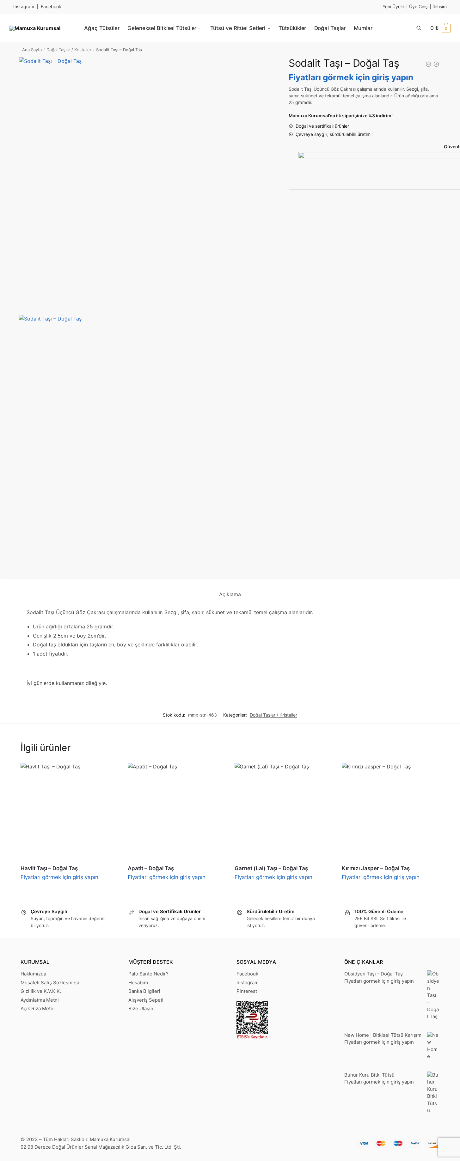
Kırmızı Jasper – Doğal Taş (376, 868)
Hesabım (138, 983)
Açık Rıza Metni (38, 1008)
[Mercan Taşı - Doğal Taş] (428, 64)
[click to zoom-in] (146, 184)
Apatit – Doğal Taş (151, 868)
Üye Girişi (418, 6)
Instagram (23, 6)
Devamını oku (69, 890)
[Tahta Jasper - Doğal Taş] (436, 64)
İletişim (439, 6)
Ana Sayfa (32, 49)
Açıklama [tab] (230, 594)
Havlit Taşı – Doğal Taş (49, 868)
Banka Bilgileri (144, 991)
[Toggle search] (422, 28)
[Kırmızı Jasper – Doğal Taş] (390, 811)
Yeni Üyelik (394, 6)
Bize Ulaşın (140, 1008)
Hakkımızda (33, 974)
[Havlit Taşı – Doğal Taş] (69, 811)
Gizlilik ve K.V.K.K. (41, 991)
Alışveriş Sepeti (145, 1000)
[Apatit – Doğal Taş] (176, 811)
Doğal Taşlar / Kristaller (68, 49)
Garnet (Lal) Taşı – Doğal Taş (271, 868)
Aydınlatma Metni (40, 1000)
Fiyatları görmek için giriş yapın (351, 77)
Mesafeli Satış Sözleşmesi (50, 983)
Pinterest (246, 991)
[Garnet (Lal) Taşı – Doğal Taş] (283, 811)
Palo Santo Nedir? (148, 974)
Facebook (51, 6)
